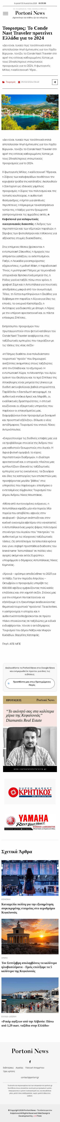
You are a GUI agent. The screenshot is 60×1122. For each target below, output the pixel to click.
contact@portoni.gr (30, 1077)
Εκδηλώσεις (8, 1067)
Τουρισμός (11, 81)
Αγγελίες (19, 1067)
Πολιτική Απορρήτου (34, 1067)
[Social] (30, 1061)
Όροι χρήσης (9, 1071)
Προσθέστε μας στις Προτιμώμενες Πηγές (29, 683)
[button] (5, 13)
